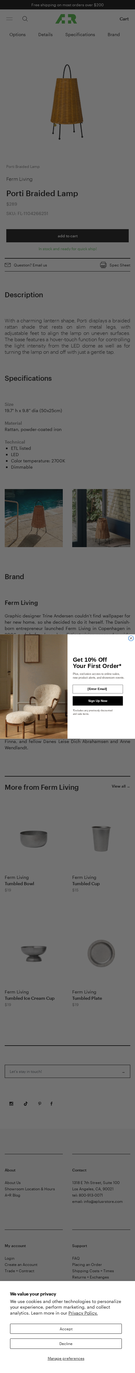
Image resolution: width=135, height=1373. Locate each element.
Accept (66, 1329)
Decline (66, 1343)
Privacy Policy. (83, 1313)
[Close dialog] (131, 638)
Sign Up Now (97, 701)
